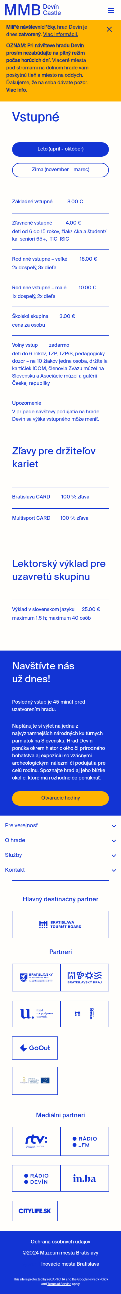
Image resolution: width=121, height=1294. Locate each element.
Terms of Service (59, 1284)
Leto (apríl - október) (60, 149)
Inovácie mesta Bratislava (70, 1264)
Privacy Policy (98, 1279)
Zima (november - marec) (60, 169)
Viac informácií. (60, 34)
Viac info (16, 90)
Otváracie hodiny (60, 798)
